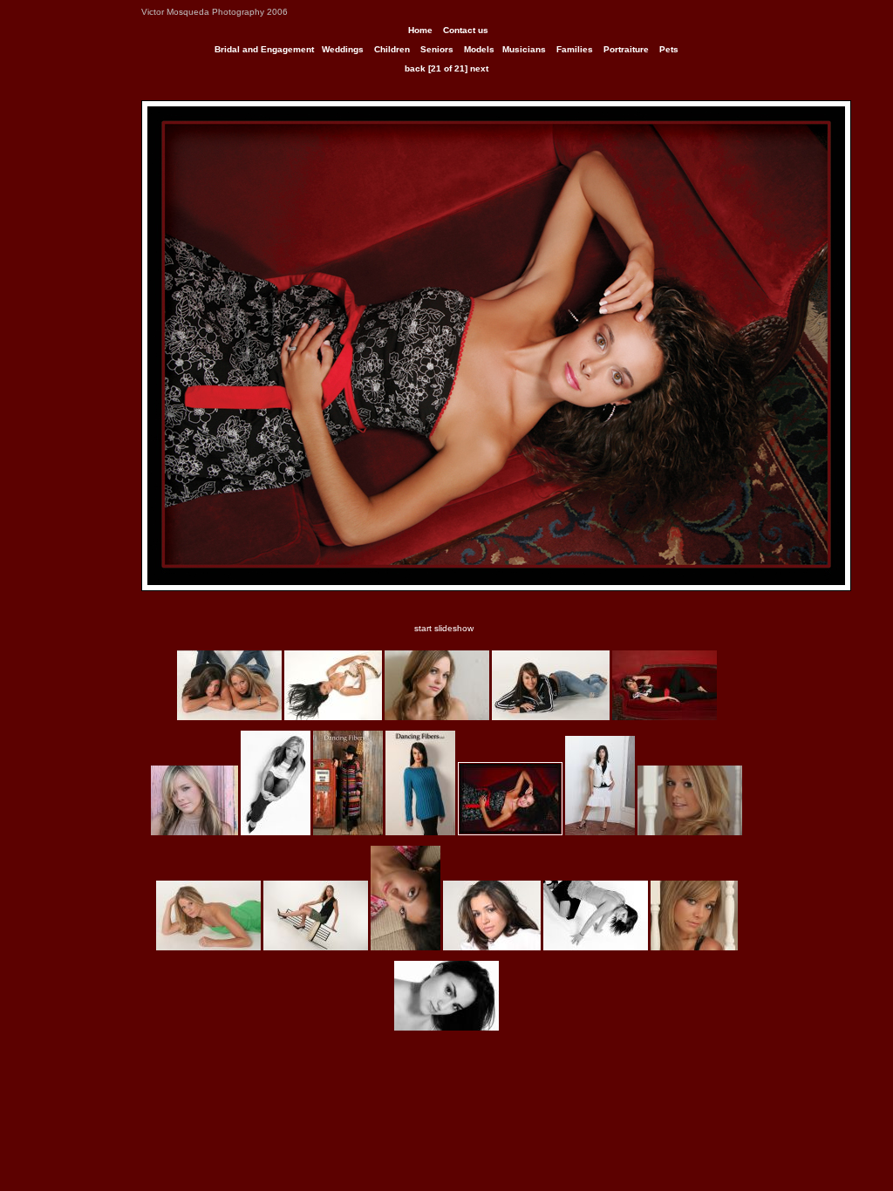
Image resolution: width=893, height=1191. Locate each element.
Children (392, 49)
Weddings (343, 49)
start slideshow (444, 628)
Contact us (465, 30)
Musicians (524, 49)
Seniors (436, 49)
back (415, 68)
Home (420, 30)
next (479, 68)
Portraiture (626, 49)
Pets (668, 49)
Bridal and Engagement (264, 49)
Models (479, 49)
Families (574, 49)
